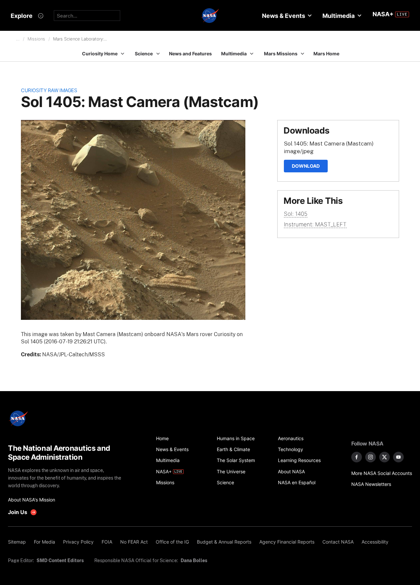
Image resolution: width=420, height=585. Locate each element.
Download (306, 166)
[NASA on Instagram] (370, 457)
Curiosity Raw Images (49, 90)
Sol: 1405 (295, 213)
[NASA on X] (384, 457)
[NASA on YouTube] (398, 457)
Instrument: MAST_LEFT (315, 224)
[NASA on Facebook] (356, 457)
